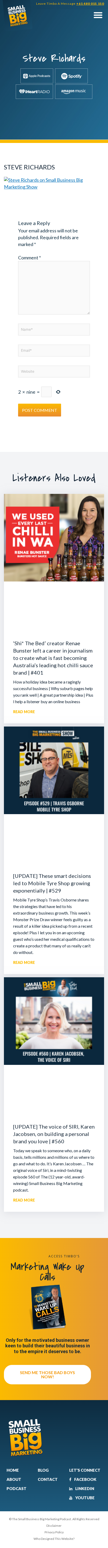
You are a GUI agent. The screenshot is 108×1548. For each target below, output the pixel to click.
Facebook (84, 1479)
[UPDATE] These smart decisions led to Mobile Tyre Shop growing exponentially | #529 (52, 883)
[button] (98, 15)
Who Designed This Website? (54, 1539)
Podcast (16, 1488)
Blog (43, 1470)
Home (13, 1470)
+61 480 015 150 (90, 4)
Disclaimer (54, 1526)
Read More (24, 711)
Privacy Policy (54, 1532)
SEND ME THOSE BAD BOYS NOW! (47, 1374)
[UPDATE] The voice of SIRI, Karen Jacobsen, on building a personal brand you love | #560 (54, 1133)
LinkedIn (84, 1488)
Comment (29, 257)
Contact (48, 1479)
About (14, 1479)
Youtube (84, 1497)
